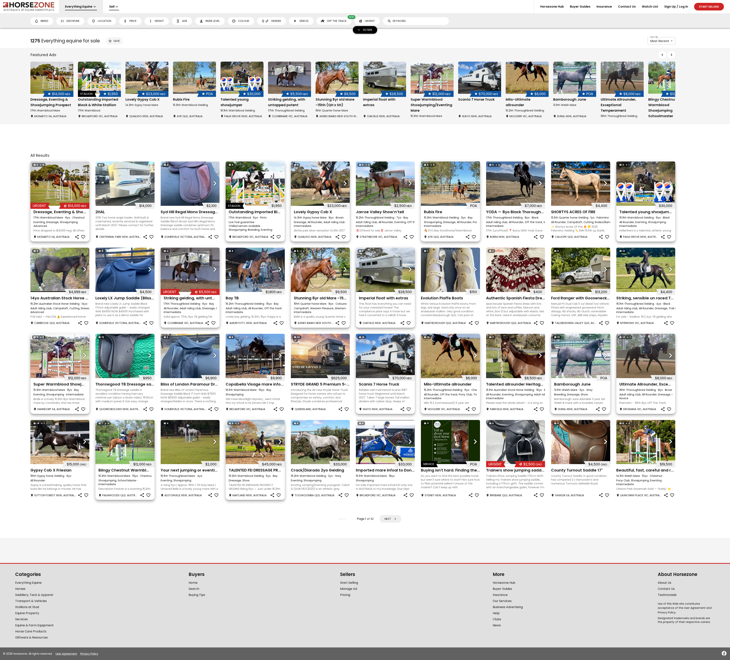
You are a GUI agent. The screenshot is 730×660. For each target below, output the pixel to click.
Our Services (502, 601)
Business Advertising (508, 607)
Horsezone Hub (552, 6)
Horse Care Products (30, 631)
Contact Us (627, 6)
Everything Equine (28, 582)
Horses (20, 589)
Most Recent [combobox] (659, 41)
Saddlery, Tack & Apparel (34, 595)
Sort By (654, 37)
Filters (367, 30)
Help (496, 613)
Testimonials (667, 595)
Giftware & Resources (31, 637)
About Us (664, 582)
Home (193, 582)
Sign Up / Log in (676, 6)
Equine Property (27, 613)
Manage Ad (348, 589)
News (497, 625)
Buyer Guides (580, 6)
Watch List (650, 6)
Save (116, 41)
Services (21, 619)
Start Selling (349, 582)
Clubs (497, 619)
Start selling (709, 7)
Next (388, 519)
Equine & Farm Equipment (34, 625)
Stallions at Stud (27, 607)
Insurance (604, 6)
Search (194, 589)
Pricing (345, 595)
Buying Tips (197, 595)
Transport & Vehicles (31, 601)
